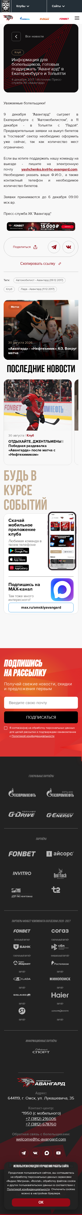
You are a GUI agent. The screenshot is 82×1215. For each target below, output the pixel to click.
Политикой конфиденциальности (33, 736)
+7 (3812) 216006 (41, 1119)
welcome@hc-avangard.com (41, 1139)
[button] (25, 247)
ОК (41, 1202)
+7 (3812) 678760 (41, 1124)
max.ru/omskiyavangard (41, 607)
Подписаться (41, 717)
